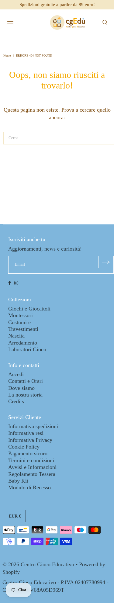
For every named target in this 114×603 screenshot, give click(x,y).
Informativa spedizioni (33, 426)
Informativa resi (25, 433)
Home (7, 55)
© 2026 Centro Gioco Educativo (38, 564)
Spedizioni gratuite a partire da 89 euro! (57, 4)
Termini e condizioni (31, 460)
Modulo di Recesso (29, 487)
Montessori (20, 315)
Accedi (16, 374)
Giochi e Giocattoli (29, 309)
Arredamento (22, 343)
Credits (16, 401)
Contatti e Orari (25, 381)
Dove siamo (21, 388)
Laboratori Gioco (27, 349)
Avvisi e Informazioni (32, 467)
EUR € (15, 516)
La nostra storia (25, 395)
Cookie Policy (24, 447)
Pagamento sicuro (27, 453)
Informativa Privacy (30, 440)
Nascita (16, 336)
